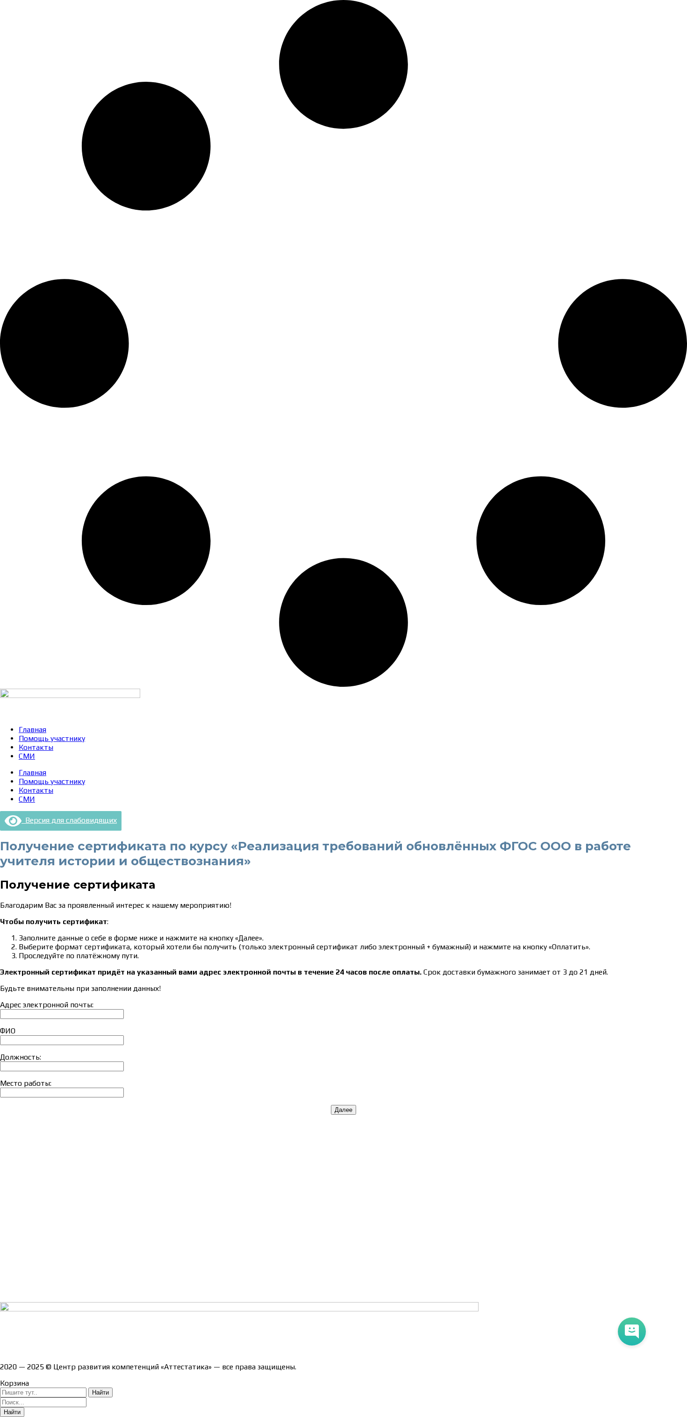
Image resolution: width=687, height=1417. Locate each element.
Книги (10, 1290)
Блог (8, 1273)
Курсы (10, 1257)
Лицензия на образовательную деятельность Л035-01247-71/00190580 (124, 1350)
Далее (343, 1109)
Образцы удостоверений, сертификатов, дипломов (89, 1159)
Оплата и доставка (32, 1175)
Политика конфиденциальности (56, 1208)
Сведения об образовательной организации (76, 1143)
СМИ (27, 756)
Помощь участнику (52, 738)
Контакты (36, 747)
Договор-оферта (29, 1192)
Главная (32, 729)
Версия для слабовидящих (69, 820)
